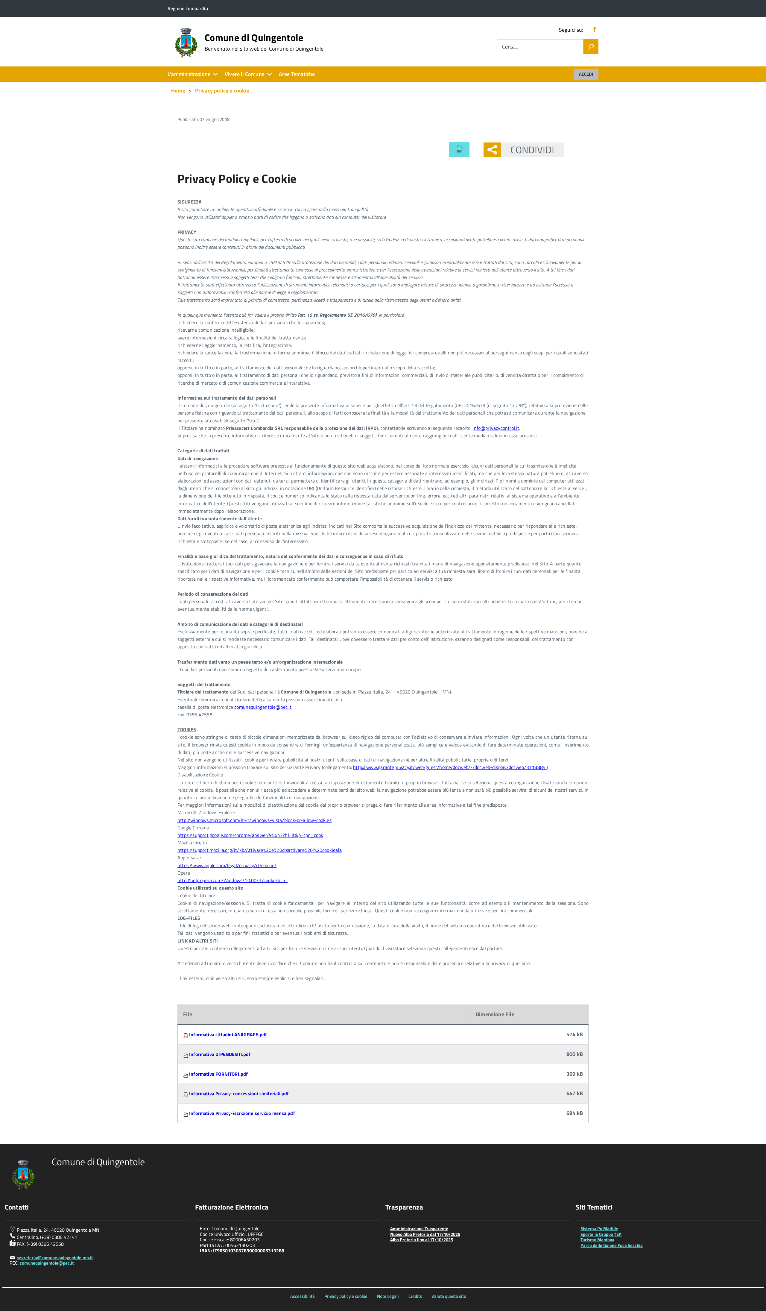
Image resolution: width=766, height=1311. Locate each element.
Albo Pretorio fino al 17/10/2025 (421, 1239)
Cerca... (510, 47)
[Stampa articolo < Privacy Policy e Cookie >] (459, 149)
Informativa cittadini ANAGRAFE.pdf (228, 1034)
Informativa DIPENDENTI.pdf (220, 1054)
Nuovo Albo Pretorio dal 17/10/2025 (425, 1234)
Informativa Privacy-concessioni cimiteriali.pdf (239, 1093)
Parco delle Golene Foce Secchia (611, 1245)
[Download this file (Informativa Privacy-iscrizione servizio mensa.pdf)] (186, 1113)
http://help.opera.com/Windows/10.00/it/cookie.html (232, 880)
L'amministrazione (189, 74)
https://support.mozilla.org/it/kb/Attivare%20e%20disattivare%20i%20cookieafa (259, 850)
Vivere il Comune (245, 74)
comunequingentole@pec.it (262, 707)
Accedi (586, 74)
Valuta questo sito (448, 1296)
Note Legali (388, 1296)
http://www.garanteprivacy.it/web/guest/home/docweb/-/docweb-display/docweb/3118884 (450, 767)
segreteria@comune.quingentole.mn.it (55, 1257)
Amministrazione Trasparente (419, 1228)
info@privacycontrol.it (495, 428)
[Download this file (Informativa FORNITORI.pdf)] (186, 1074)
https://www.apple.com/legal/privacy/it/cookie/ (226, 865)
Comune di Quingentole (264, 42)
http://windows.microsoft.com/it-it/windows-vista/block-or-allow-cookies (254, 820)
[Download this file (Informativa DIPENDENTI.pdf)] (186, 1054)
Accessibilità (302, 1296)
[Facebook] (594, 30)
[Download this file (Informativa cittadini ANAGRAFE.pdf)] (186, 1034)
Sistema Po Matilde (599, 1228)
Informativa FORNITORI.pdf (218, 1074)
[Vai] (590, 46)
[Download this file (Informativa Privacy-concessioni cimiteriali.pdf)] (186, 1093)
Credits (415, 1296)
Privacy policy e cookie (345, 1296)
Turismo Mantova (597, 1239)
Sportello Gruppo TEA (600, 1234)
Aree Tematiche (297, 74)
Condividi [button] (532, 149)
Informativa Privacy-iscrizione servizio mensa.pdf (242, 1113)
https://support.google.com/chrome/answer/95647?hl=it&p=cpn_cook (250, 835)
